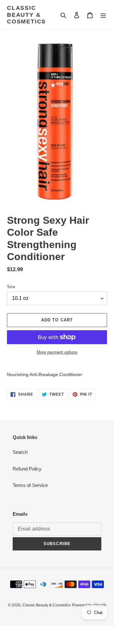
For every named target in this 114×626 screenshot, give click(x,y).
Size (11, 286)
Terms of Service (30, 485)
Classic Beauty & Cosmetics (26, 15)
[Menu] (103, 15)
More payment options (57, 352)
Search (20, 452)
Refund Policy (27, 468)
